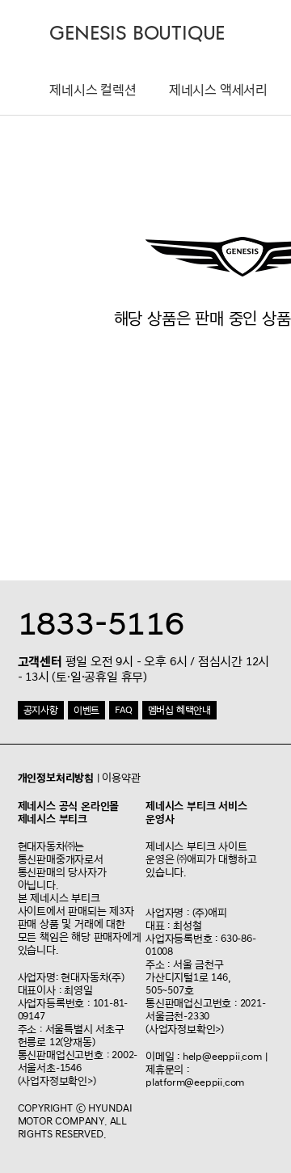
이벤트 (86, 710)
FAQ (123, 710)
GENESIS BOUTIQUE (137, 33)
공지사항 (40, 710)
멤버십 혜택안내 (179, 710)
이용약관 (121, 777)
